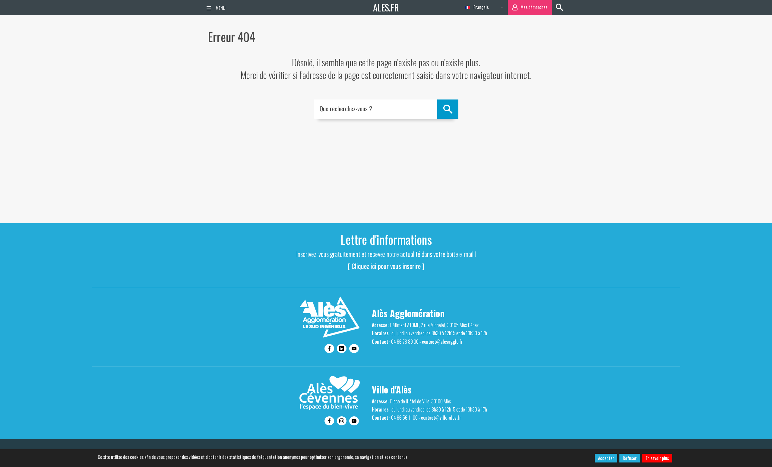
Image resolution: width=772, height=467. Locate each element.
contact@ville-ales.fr (441, 417)
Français (480, 7)
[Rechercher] (559, 7)
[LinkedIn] (341, 348)
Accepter (606, 458)
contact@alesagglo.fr (442, 341)
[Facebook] (329, 348)
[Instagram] (341, 420)
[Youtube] (354, 348)
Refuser (630, 458)
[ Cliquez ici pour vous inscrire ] (386, 266)
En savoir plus (657, 458)
